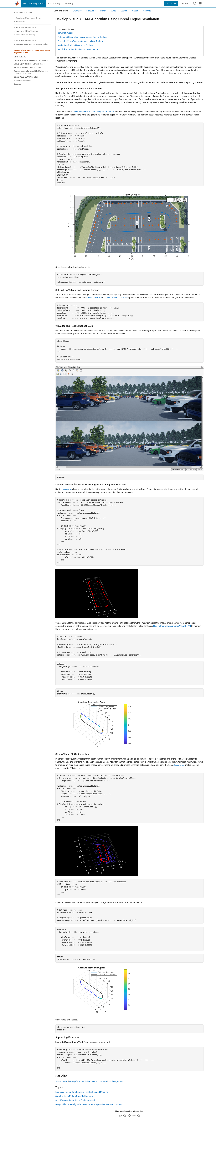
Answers (147, 11)
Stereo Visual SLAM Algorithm (26, 77)
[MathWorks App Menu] (200, 3)
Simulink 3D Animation (68, 49)
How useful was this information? (129, 1111)
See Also (17, 84)
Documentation (61, 11)
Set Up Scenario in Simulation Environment (31, 60)
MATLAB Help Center (34, 3)
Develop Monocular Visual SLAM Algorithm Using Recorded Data (31, 72)
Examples (77, 11)
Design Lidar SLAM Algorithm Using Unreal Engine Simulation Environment (89, 1104)
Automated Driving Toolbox (70, 37)
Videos (135, 11)
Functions (91, 11)
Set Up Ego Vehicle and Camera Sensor (29, 64)
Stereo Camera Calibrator (116, 297)
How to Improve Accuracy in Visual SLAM (172, 626)
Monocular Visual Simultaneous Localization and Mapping (81, 1092)
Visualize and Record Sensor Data (27, 68)
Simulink (61, 33)
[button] (195, 3)
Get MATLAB (171, 3)
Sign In (185, 3)
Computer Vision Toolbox (69, 41)
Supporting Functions (22, 80)
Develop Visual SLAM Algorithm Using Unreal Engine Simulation (32, 51)
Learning (68, 3)
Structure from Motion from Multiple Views (74, 1096)
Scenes (124, 11)
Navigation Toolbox (66, 45)
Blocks (103, 11)
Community (54, 3)
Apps (113, 11)
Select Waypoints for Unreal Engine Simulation (93, 111)
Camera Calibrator (93, 297)
